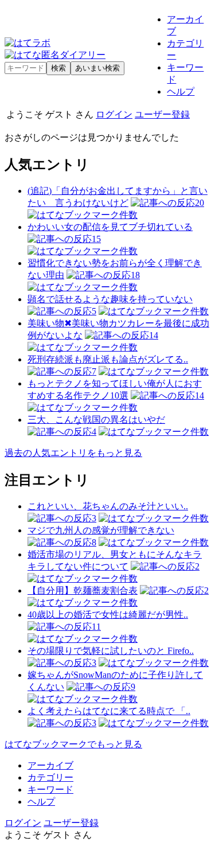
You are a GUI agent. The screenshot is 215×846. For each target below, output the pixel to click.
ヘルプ (180, 91)
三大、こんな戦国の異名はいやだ (96, 419)
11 (96, 626)
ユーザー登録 (162, 114)
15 (96, 239)
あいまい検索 (97, 68)
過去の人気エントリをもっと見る (73, 453)
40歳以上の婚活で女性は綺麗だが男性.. (108, 614)
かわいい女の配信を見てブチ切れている (110, 227)
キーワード (50, 789)
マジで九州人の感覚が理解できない (101, 530)
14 (153, 335)
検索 (58, 68)
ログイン (114, 114)
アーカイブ (50, 765)
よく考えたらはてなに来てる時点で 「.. (109, 711)
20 (199, 203)
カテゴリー (50, 777)
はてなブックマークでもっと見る (73, 744)
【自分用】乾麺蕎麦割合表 (83, 590)
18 (135, 275)
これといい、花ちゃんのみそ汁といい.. (108, 506)
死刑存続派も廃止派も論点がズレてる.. (108, 359)
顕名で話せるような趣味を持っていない (110, 299)
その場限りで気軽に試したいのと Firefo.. (111, 651)
